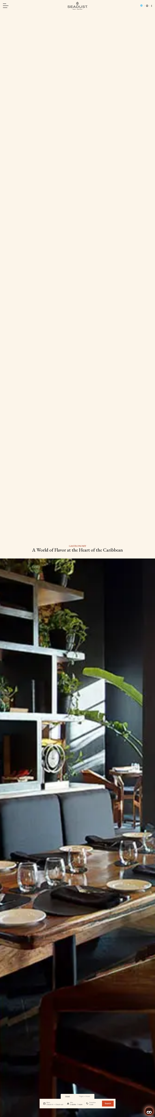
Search (108, 1103)
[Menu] (6, 6)
